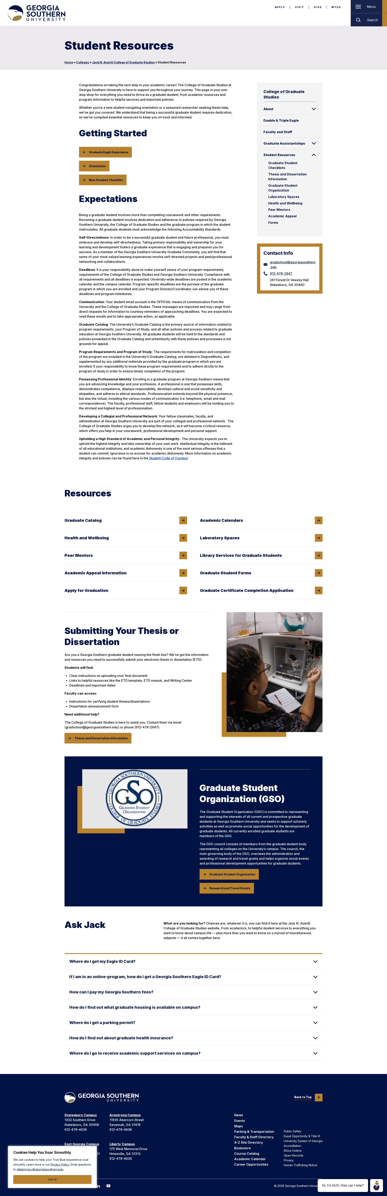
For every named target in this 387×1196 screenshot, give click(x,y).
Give (318, 7)
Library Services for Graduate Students (241, 555)
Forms (273, 223)
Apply (280, 7)
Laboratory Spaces (283, 197)
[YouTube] (108, 1185)
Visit (299, 7)
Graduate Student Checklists (283, 165)
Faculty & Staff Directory (254, 1137)
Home (68, 62)
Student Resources (279, 155)
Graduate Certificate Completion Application (246, 590)
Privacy (289, 1160)
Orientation (97, 166)
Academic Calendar (250, 1159)
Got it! (52, 1179)
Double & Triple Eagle (281, 120)
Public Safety (292, 1131)
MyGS (336, 7)
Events (239, 1121)
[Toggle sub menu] (314, 109)
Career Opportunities (251, 1164)
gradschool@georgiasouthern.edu (292, 264)
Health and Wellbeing (285, 203)
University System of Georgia (303, 1141)
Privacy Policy (60, 1164)
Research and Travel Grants (229, 888)
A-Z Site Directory (248, 1142)
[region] (52, 1167)
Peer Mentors (279, 210)
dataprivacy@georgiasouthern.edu (40, 1169)
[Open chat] (376, 1185)
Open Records (293, 1155)
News (238, 1115)
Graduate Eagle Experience (108, 152)
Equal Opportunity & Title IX (302, 1136)
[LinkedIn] (98, 1186)
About (268, 109)
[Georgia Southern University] (36, 13)
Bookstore (242, 1148)
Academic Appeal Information (95, 573)
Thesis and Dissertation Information (287, 176)
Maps (238, 1126)
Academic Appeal (282, 216)
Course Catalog (246, 1153)
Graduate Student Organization (283, 187)
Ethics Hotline (293, 1150)
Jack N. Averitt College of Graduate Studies (123, 62)
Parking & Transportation (254, 1132)
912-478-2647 (281, 273)
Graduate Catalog (83, 520)
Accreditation (292, 1145)
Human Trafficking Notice (300, 1165)
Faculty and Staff (277, 132)
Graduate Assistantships (284, 143)
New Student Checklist (106, 180)
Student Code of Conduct (168, 458)
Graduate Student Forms (225, 573)
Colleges (82, 62)
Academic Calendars (221, 520)
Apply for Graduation (86, 590)
